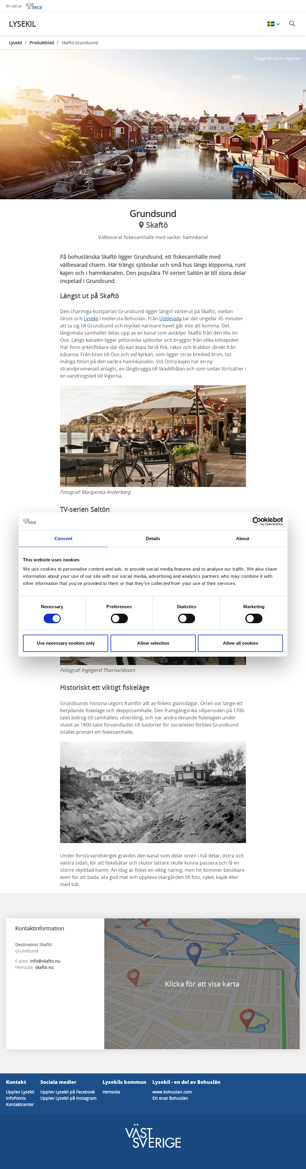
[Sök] (292, 23)
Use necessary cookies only (66, 643)
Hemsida (111, 1092)
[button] (153, 124)
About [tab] (242, 538)
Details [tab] (153, 538)
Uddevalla (170, 318)
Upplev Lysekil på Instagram (68, 1098)
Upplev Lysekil (20, 1092)
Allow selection (153, 643)
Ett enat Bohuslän (170, 1098)
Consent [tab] (63, 538)
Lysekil (15, 42)
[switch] (119, 618)
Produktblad (42, 42)
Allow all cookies (240, 643)
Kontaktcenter (20, 1104)
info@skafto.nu (45, 961)
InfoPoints (16, 1098)
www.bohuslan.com (172, 1092)
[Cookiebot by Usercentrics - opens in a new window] (257, 521)
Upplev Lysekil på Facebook (67, 1092)
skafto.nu (44, 967)
